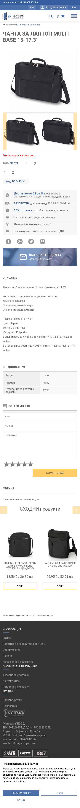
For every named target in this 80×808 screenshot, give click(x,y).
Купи (20, 585)
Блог (32, 7)
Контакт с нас (11, 680)
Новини (7, 655)
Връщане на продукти (16, 686)
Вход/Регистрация (56, 7)
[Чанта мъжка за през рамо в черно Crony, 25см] (60, 544)
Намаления (10, 705)
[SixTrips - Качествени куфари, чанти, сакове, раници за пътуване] (13, 15)
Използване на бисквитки (18, 661)
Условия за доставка (16, 674)
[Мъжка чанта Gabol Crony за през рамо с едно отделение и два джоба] (20, 544)
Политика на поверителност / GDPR (24, 643)
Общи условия (11, 649)
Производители (12, 700)
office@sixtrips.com (23, 743)
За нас (7, 637)
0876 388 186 (28, 739)
